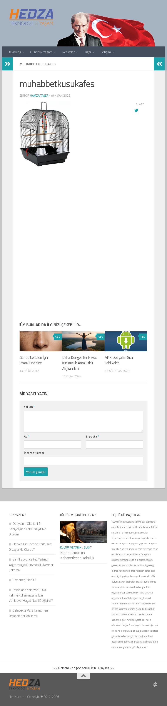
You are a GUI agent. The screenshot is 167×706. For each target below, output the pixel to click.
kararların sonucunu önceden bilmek (137, 603)
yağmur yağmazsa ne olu (140, 641)
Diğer (87, 52)
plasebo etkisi (146, 630)
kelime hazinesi (119, 609)
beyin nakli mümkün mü (138, 527)
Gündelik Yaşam (41, 52)
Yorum (29, 406)
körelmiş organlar (136, 614)
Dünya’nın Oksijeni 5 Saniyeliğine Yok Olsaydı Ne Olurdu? (27, 529)
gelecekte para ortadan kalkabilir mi (129, 565)
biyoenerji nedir (119, 538)
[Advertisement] (83, 218)
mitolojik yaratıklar (136, 620)
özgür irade (126, 647)
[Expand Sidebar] (7, 63)
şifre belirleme (139, 647)
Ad (26, 436)
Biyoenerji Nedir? (24, 579)
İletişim (106, 52)
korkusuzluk (148, 609)
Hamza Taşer (39, 95)
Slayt (88, 547)
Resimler (68, 52)
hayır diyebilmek (127, 571)
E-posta (92, 436)
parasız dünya (132, 630)
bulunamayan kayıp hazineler (142, 538)
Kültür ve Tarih (71, 547)
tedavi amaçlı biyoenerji (132, 636)
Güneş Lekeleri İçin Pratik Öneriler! (34, 360)
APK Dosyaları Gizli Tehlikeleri (119, 360)
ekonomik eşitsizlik (129, 560)
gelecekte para (146, 560)
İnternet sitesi (34, 452)
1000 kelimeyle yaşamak (123, 521)
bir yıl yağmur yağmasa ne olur (133, 532)
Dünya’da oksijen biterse (128, 554)
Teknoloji (14, 52)
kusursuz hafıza (119, 614)
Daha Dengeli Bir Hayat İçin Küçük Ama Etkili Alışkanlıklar (79, 363)
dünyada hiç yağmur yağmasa (133, 543)
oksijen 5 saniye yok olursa (134, 625)
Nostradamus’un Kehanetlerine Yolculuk (77, 555)
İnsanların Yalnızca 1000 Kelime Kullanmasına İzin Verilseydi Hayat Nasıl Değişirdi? (31, 595)
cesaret (115, 543)
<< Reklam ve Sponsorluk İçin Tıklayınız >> (83, 667)
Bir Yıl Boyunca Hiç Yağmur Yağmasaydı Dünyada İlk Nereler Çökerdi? (31, 565)
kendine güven (134, 609)
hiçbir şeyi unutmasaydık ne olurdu (133, 576)
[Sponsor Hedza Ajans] (155, 684)
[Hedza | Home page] (31, 17)
